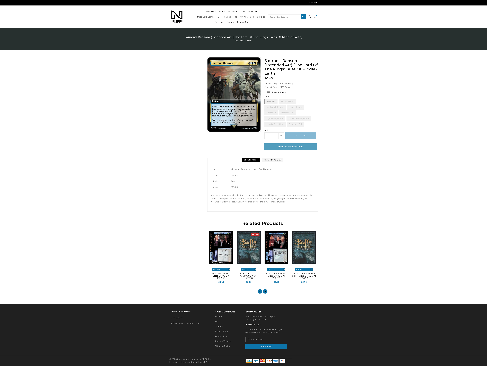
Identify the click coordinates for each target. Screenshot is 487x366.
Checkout (313, 2)
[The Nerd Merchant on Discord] (180, 2)
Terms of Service (223, 341)
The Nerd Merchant (243, 41)
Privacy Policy (221, 331)
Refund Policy (221, 336)
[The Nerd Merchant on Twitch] (185, 2)
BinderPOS (203, 362)
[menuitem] (210, 11)
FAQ (217, 321)
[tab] (251, 160)
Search (218, 316)
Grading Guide (279, 92)
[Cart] (315, 16)
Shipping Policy (222, 346)
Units (266, 130)
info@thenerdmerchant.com (185, 323)
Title (266, 96)
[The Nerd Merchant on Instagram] (170, 2)
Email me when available (290, 147)
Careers (219, 326)
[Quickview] (209, 282)
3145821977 (176, 318)
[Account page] (309, 16)
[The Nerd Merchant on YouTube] (175, 2)
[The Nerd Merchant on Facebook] (166, 2)
